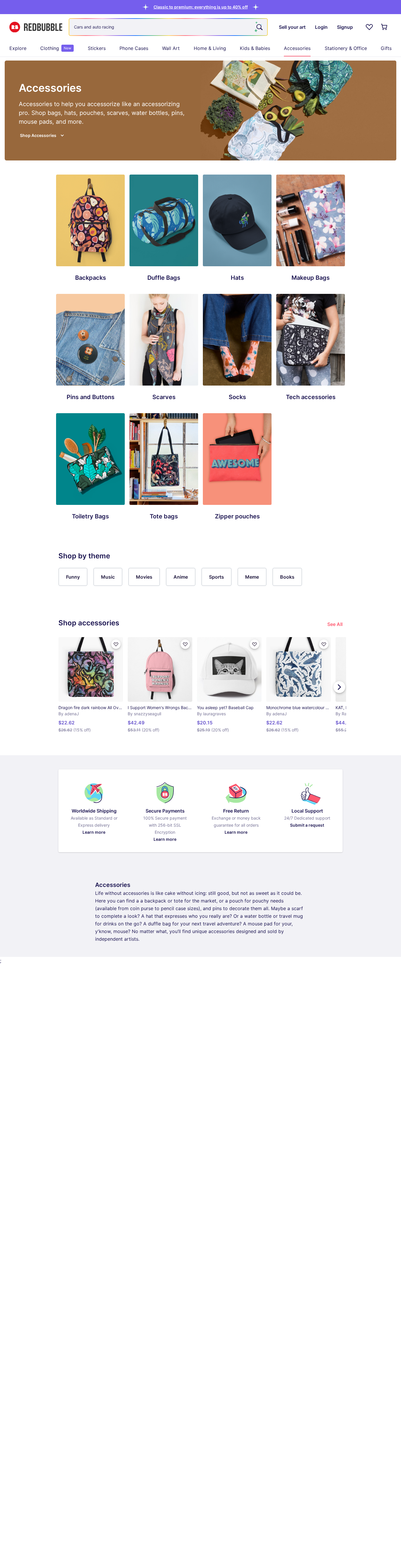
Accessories (297, 48)
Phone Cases (133, 48)
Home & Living (210, 48)
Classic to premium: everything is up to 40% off (201, 6)
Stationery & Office (346, 48)
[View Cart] (385, 27)
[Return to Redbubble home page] (35, 27)
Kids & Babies (255, 48)
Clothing (55, 48)
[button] (201, 6)
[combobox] (168, 27)
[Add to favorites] (116, 644)
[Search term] (259, 27)
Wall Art (171, 48)
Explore (17, 48)
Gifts (386, 48)
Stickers (97, 48)
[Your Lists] (369, 27)
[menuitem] (17, 48)
